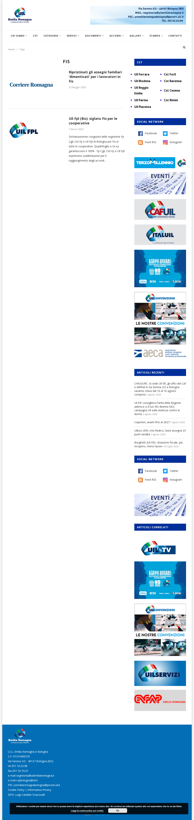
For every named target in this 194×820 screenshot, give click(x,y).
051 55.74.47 (20, 771)
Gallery (135, 35)
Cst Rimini (171, 100)
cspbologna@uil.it (27, 780)
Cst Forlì (170, 74)
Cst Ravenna (172, 81)
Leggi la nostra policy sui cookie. (87, 810)
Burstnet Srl (102, 814)
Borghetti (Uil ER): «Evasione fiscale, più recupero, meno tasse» (158, 444)
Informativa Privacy (39, 790)
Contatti (175, 35)
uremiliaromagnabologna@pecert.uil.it (37, 785)
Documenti (93, 35)
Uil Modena (142, 81)
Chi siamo (18, 35)
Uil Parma (141, 100)
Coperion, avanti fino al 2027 (152, 422)
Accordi (115, 35)
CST (35, 35)
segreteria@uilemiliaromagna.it (35, 775)
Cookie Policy (16, 790)
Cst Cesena (172, 90)
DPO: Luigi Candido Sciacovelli (26, 794)
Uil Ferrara (141, 74)
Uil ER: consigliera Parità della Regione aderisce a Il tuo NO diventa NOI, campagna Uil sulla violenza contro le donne (157, 408)
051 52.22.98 (19, 766)
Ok (117, 810)
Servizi (72, 35)
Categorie (51, 35)
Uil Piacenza (142, 107)
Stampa (154, 35)
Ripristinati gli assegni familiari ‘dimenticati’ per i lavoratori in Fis (95, 76)
